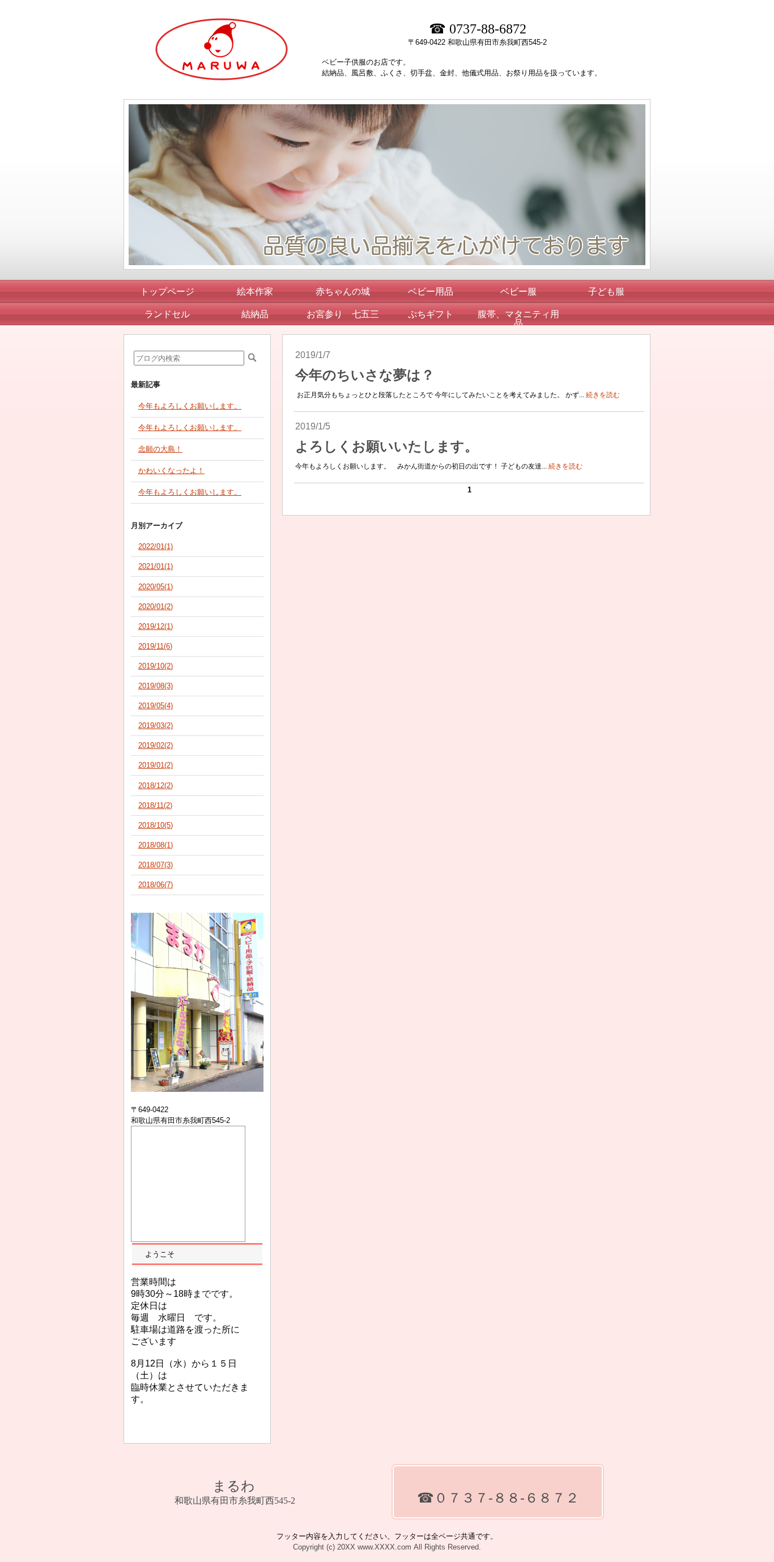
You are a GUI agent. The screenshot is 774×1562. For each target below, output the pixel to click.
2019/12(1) (155, 626)
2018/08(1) (155, 845)
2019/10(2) (155, 666)
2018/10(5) (155, 825)
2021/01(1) (155, 566)
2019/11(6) (155, 646)
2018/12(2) (155, 785)
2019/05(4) (155, 705)
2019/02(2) (155, 745)
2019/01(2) (155, 765)
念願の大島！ (160, 449)
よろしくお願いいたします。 (386, 446)
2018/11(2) (155, 805)
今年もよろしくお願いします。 (189, 406)
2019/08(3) (155, 686)
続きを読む (603, 395)
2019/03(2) (155, 725)
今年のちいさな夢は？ (365, 375)
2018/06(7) (155, 884)
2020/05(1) (155, 586)
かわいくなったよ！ (171, 470)
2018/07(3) (155, 865)
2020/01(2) (155, 606)
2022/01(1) (155, 546)
